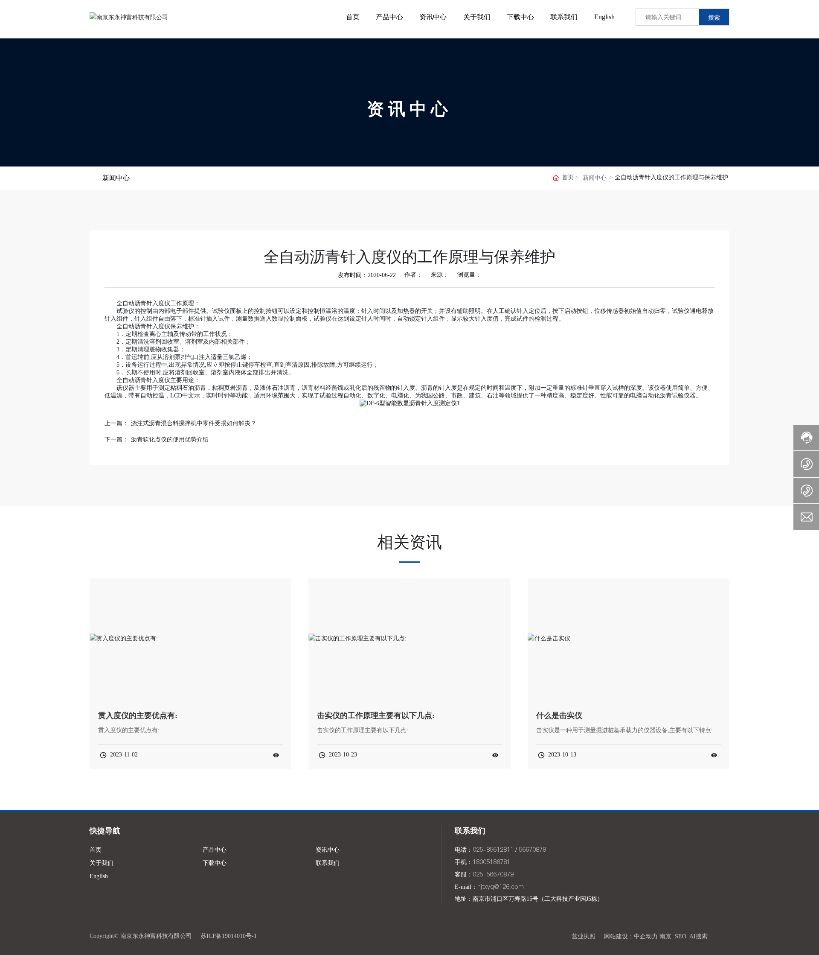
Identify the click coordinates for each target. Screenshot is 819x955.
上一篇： (116, 423)
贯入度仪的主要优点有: (137, 715)
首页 (96, 850)
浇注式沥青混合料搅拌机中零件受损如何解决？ (193, 423)
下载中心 (215, 863)
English (99, 876)
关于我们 (101, 863)
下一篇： (116, 439)
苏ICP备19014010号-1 (228, 936)
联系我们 (328, 863)
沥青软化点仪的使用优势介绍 (170, 439)
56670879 (532, 849)
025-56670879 (493, 874)
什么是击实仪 (559, 715)
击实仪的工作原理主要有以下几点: (376, 715)
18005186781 (491, 862)
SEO (680, 936)
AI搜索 (698, 936)
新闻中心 (595, 178)
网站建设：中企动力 (631, 936)
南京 (665, 936)
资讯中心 (409, 108)
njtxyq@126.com (500, 886)
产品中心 (215, 850)
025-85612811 (493, 849)
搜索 (714, 17)
